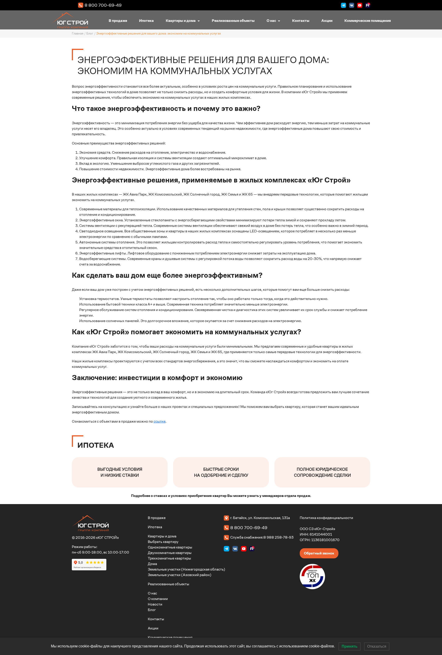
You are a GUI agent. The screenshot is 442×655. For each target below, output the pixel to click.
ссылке (160, 421)
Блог (89, 33)
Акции (326, 20)
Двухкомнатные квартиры (170, 552)
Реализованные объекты (233, 20)
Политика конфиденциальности (326, 517)
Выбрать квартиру (163, 541)
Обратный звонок (319, 553)
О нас (271, 20)
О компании (158, 598)
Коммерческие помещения (367, 20)
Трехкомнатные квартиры (169, 558)
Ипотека (146, 20)
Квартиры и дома (181, 20)
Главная (77, 33)
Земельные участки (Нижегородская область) (186, 569)
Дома (152, 563)
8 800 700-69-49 (103, 5)
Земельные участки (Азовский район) (179, 574)
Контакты (300, 20)
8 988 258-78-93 (278, 537)
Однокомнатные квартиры (170, 547)
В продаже (118, 20)
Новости (155, 604)
